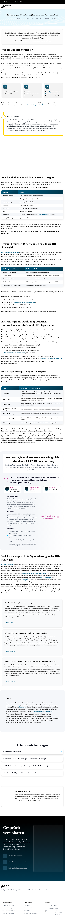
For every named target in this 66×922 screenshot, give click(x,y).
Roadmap (5, 199)
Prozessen (22, 707)
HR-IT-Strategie (45, 577)
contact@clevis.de (5, 1)
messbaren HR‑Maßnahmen (43, 711)
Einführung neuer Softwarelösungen (34, 573)
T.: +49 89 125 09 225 (17, 1)
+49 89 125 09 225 (53, 905)
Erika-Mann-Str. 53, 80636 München (58, 912)
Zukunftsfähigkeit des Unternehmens (39, 105)
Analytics (25, 580)
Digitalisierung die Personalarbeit (24, 302)
